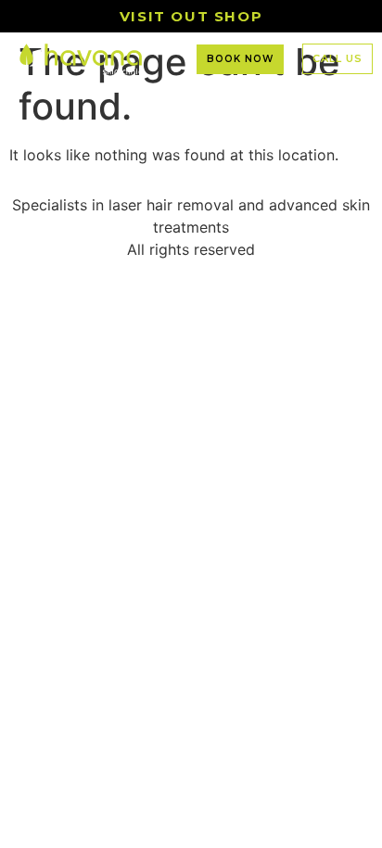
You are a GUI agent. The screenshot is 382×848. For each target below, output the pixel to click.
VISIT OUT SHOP (191, 16)
